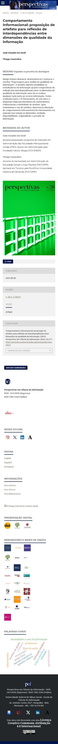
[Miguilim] (7, 586)
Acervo (15, 13)
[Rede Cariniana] (17, 528)
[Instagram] (7, 440)
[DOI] (7, 528)
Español (8, 462)
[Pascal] (17, 594)
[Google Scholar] (7, 570)
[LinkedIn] (22, 440)
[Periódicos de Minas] (7, 602)
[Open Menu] (3, 3)
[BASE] (17, 550)
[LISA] (26, 578)
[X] (15, 440)
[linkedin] (37, 715)
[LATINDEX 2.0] (17, 578)
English (7, 458)
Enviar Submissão (16, 368)
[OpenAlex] (7, 594)
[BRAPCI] (27, 550)
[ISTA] (17, 570)
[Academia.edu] (30, 440)
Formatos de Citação (19, 350)
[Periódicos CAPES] (26, 594)
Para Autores (9, 489)
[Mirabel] (17, 586)
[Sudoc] (17, 610)
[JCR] (26, 570)
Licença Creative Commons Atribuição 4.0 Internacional (29, 723)
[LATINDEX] (7, 578)
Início (6, 13)
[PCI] (28, 686)
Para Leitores (10, 485)
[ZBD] (7, 619)
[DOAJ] (17, 560)
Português (9, 466)
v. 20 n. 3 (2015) (27, 13)
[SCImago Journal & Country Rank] (21, 506)
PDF (9, 261)
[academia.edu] (47, 715)
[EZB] (26, 560)
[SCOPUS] (7, 610)
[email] (9, 715)
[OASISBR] (26, 586)
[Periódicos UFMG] (17, 602)
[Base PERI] (7, 550)
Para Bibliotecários (12, 494)
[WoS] (26, 610)
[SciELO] (27, 602)
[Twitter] (28, 715)
